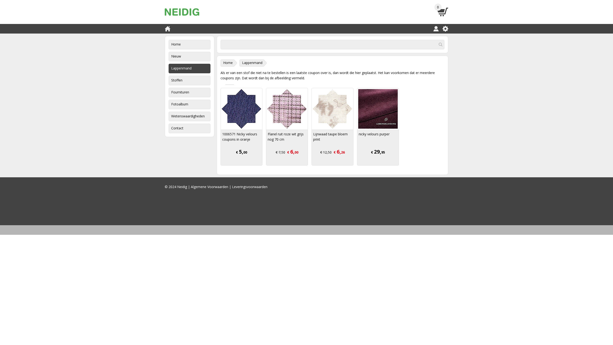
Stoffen (176, 80)
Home (176, 44)
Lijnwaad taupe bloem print (330, 137)
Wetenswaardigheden (188, 116)
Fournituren (180, 92)
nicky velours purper (374, 134)
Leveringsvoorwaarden (249, 186)
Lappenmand (181, 68)
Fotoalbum (179, 104)
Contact (177, 128)
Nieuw (176, 56)
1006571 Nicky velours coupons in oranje (239, 137)
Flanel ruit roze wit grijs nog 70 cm (286, 137)
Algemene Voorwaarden (209, 186)
